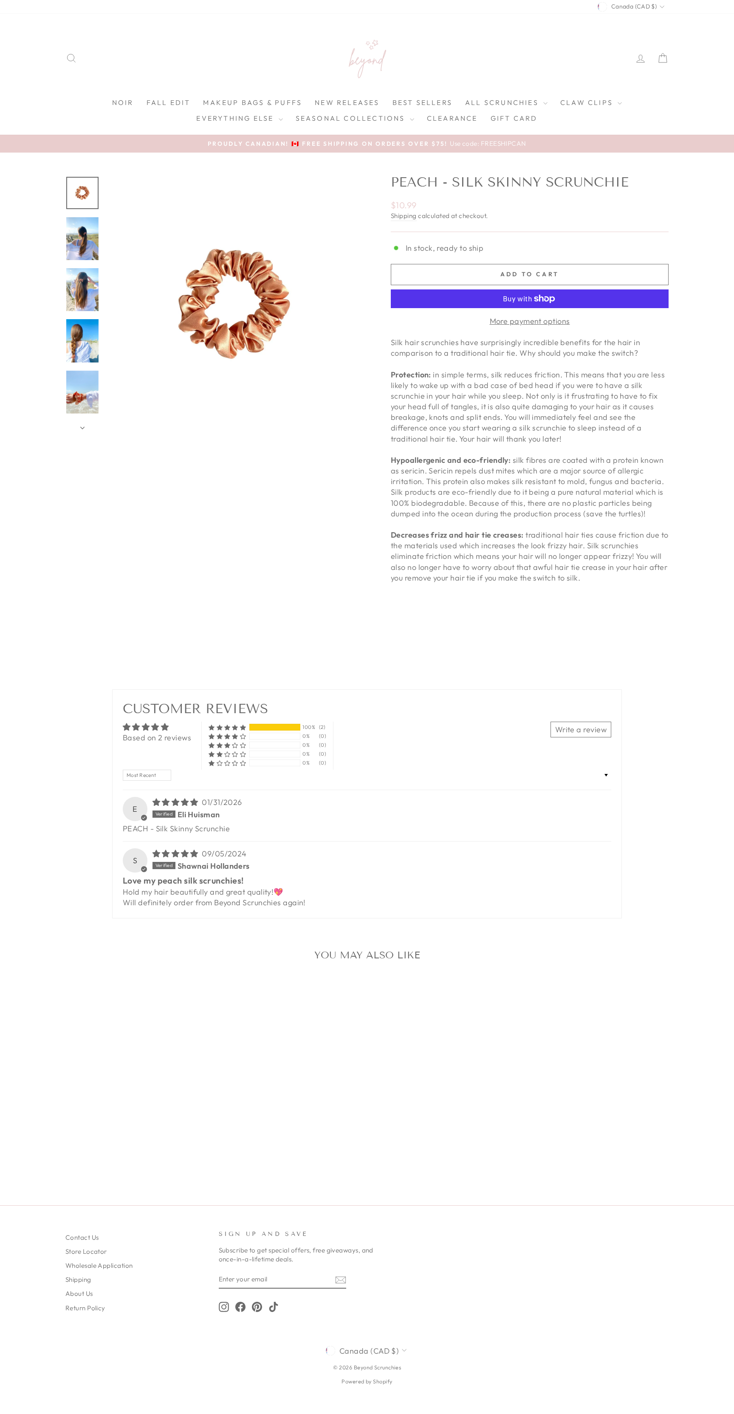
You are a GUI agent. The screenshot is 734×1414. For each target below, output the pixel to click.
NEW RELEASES (347, 102)
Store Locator (86, 1251)
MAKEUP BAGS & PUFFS (252, 102)
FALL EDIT (169, 102)
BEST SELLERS (422, 102)
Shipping (404, 216)
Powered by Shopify (367, 1381)
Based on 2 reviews (157, 737)
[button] (227, 727)
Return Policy (85, 1308)
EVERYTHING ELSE (236, 118)
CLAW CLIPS (587, 102)
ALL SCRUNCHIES (503, 102)
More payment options (530, 321)
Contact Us (82, 1237)
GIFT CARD (514, 118)
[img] (176, 802)
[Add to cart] (200, 990)
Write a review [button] (581, 729)
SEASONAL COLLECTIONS (352, 118)
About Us (79, 1293)
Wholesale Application (99, 1265)
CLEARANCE (452, 118)
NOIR (123, 102)
